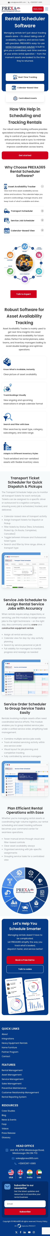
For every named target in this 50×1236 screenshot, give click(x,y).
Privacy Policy (41, 1221)
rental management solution (20, 46)
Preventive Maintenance (14, 1088)
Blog (4, 1115)
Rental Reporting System (14, 1097)
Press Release (8, 1133)
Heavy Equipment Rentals (14, 1043)
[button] (25, 155)
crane (34, 624)
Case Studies (8, 1110)
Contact (6, 1056)
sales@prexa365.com (18, 2)
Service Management (12, 1079)
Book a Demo (37, 9)
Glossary (6, 1137)
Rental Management (12, 1070)
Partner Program (10, 1052)
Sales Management (12, 1083)
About (5, 1034)
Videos (5, 1128)
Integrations (8, 1038)
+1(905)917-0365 (36, 2)
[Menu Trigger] (46, 8)
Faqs (4, 1124)
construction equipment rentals (18, 628)
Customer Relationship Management (20, 1092)
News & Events (9, 1119)
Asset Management (12, 1074)
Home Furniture (9, 1047)
